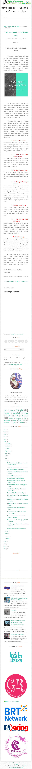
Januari (7, 538)
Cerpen (5, 412)
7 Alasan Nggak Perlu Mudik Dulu (15, 478)
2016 (5, 549)
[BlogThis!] (6, 272)
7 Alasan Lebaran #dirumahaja (14, 476)
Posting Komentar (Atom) (16, 334)
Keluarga (6, 414)
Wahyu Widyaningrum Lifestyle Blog (17, 762)
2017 (5, 546)
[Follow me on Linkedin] (19, 341)
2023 (5, 434)
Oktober (7, 448)
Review (21, 420)
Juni (6, 458)
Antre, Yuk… (14, 610)
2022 (5, 436)
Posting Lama (24, 281)
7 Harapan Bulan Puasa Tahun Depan (15, 493)
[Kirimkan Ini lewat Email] (4, 272)
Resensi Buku (7, 420)
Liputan (8, 416)
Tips (18, 26)
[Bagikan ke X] (7, 272)
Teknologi (6, 422)
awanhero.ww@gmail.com (15, 364)
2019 (5, 541)
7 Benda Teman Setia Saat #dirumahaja (16, 528)
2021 (5, 439)
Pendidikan (18, 418)
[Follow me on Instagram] (22, 341)
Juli (6, 456)
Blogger (16, 764)
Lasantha (24, 765)
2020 (5, 441)
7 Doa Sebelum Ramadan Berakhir (15, 469)
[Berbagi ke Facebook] (9, 272)
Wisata (22, 422)
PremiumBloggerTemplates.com (16, 767)
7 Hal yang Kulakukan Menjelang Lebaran (17, 467)
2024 (5, 431)
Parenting (11, 418)
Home (5, 26)
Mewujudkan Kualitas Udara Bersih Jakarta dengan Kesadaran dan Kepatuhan (18, 622)
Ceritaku (9, 26)
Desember (7, 443)
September (8, 451)
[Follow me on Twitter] (9, 341)
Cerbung (11, 410)
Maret (6, 533)
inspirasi (22, 412)
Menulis (25, 415)
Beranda (17, 281)
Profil (25, 418)
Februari (7, 536)
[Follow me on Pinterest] (16, 341)
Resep (14, 420)
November (7, 446)
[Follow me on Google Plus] (12, 341)
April (6, 531)
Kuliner (26, 414)
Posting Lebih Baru (9, 281)
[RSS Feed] (26, 341)
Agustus (7, 453)
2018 (5, 544)
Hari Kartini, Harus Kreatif (17, 634)
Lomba (14, 26)
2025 (5, 429)
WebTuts (12, 765)
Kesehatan (16, 414)
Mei (6, 460)
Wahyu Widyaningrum (13, 38)
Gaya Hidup (13, 412)
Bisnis (5, 410)
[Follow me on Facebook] (5, 341)
